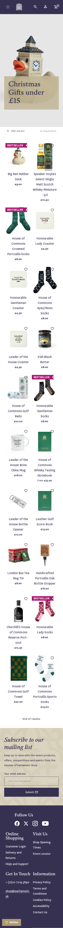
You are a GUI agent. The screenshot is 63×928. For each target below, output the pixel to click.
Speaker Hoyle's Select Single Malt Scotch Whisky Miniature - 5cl (45, 184)
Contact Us (40, 912)
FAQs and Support (17, 864)
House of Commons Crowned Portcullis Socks (18, 246)
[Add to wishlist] (58, 4)
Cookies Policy (42, 900)
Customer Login (16, 846)
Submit (29, 792)
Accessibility (41, 906)
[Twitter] (26, 824)
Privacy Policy (42, 882)
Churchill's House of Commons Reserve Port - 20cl (18, 635)
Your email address (15, 773)
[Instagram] (35, 825)
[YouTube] (45, 825)
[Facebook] (17, 825)
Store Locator (42, 854)
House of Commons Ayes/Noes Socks (44, 305)
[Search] (35, 7)
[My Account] (46, 7)
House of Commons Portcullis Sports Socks (45, 694)
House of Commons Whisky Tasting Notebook (44, 468)
